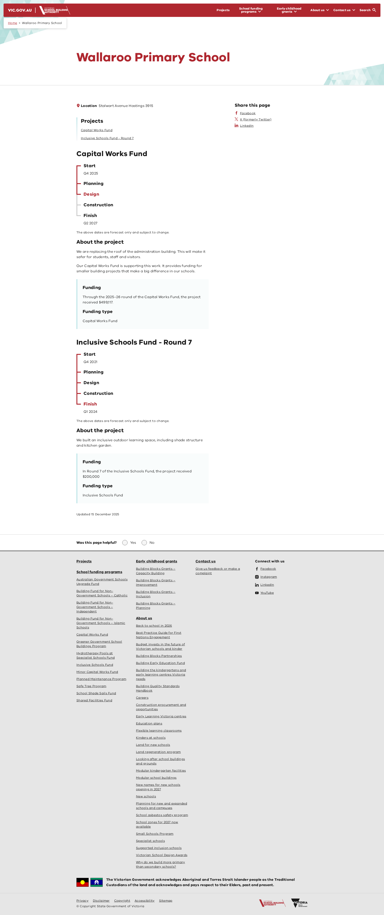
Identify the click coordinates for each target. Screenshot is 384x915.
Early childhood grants (156, 561)
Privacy (82, 901)
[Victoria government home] (299, 903)
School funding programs (99, 572)
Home (12, 23)
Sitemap (165, 901)
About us (144, 618)
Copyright (122, 901)
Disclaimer (101, 901)
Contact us (206, 561)
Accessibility (145, 901)
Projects (84, 561)
